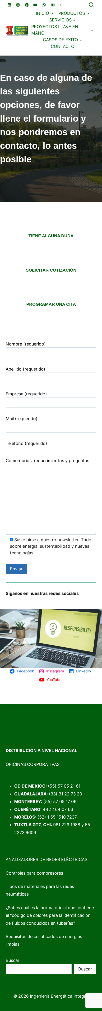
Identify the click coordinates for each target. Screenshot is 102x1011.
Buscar (12, 960)
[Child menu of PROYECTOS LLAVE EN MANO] (62, 30)
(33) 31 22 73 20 (65, 793)
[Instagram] (18, 5)
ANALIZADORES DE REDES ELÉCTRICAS (46, 859)
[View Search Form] (91, 5)
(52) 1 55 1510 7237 (57, 817)
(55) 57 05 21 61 (64, 786)
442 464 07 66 (58, 809)
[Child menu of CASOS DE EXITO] (62, 39)
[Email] (52, 5)
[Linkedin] (9, 5)
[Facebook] (26, 5)
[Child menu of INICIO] (44, 13)
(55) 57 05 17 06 (59, 801)
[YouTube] (35, 5)
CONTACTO (62, 46)
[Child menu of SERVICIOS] (63, 20)
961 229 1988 (66, 824)
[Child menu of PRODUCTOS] (74, 13)
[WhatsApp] (44, 5)
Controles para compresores (34, 873)
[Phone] (61, 5)
